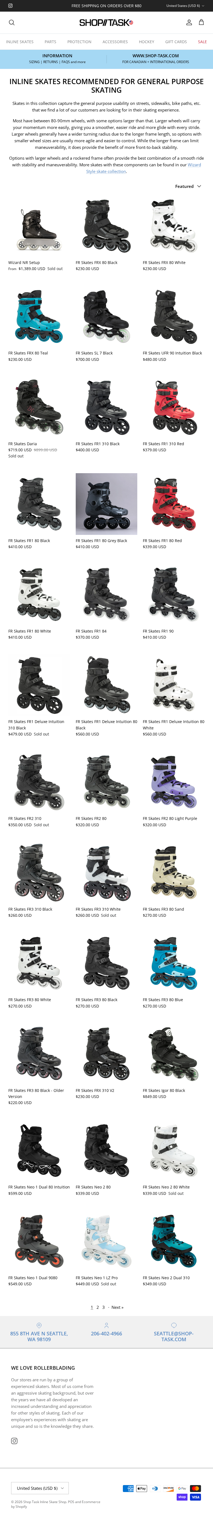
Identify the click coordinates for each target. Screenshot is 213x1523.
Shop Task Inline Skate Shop (44, 1501)
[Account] (188, 22)
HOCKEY (146, 41)
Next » (117, 1307)
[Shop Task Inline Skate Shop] (106, 22)
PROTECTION (79, 41)
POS (71, 1501)
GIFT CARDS (176, 41)
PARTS (50, 41)
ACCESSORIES (115, 41)
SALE (202, 41)
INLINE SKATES (20, 41)
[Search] (11, 22)
